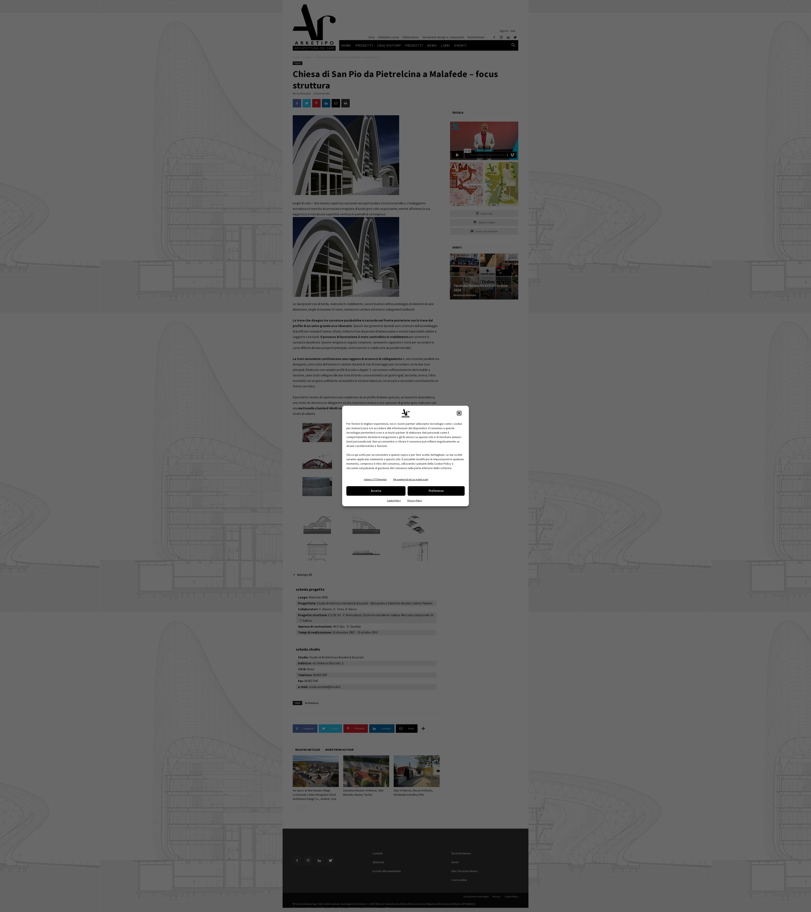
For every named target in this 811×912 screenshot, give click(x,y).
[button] (459, 413)
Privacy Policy (414, 500)
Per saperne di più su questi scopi (410, 479)
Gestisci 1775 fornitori (375, 479)
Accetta (376, 491)
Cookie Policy (394, 500)
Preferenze (436, 491)
